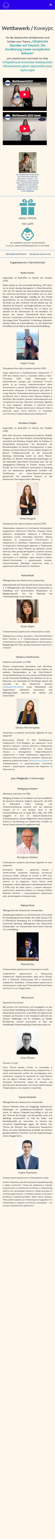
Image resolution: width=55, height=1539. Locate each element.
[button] (49, 4)
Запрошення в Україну (39, 760)
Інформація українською (40, 254)
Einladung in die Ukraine (13, 687)
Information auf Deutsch (16, 254)
